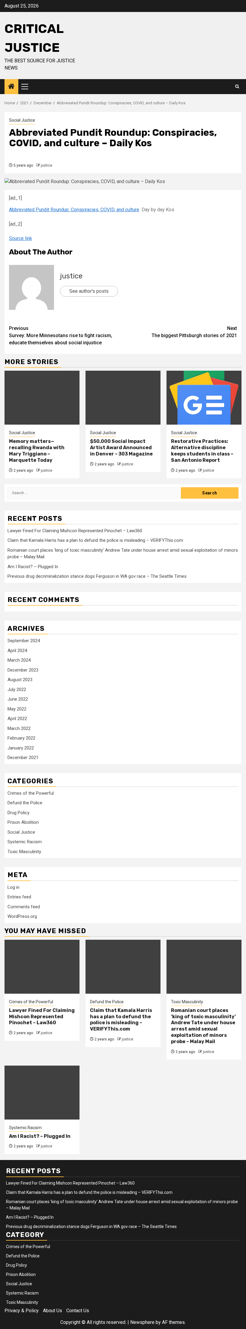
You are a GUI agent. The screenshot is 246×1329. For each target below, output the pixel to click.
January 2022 (21, 748)
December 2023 (23, 670)
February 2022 (21, 738)
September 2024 (24, 640)
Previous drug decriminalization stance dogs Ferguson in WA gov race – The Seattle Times (97, 576)
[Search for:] (94, 493)
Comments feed (24, 906)
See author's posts (89, 291)
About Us (52, 1310)
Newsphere (142, 1322)
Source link (20, 238)
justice (46, 165)
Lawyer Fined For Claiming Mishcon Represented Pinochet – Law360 (75, 530)
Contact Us (77, 1310)
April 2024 (17, 650)
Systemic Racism (25, 841)
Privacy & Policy (21, 1310)
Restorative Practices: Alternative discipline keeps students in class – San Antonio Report (202, 450)
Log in (14, 887)
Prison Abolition (23, 822)
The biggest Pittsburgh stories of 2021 (194, 331)
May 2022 (17, 709)
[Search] (237, 86)
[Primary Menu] (27, 86)
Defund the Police (25, 802)
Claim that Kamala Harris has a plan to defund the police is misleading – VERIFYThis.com (95, 540)
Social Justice (22, 120)
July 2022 (17, 689)
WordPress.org (22, 916)
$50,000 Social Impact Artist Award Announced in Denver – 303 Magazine (121, 447)
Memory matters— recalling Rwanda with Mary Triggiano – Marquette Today (36, 450)
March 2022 (19, 728)
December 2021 (23, 757)
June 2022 (18, 699)
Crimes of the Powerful (31, 793)
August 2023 (20, 679)
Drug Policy (18, 812)
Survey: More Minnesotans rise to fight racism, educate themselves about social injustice (60, 335)
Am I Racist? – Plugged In (33, 566)
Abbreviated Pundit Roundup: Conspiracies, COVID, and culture (74, 209)
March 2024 (19, 660)
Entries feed (19, 897)
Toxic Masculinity (24, 851)
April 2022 (17, 718)
